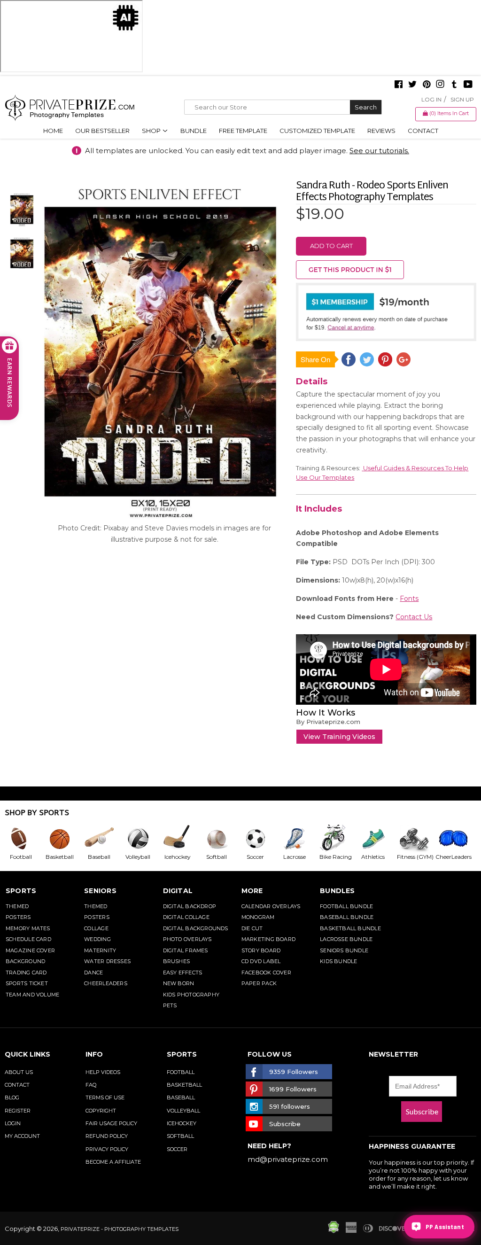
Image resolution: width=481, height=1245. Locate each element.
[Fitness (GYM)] (415, 838)
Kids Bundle (338, 961)
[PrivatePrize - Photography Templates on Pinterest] (426, 85)
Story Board (260, 950)
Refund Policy (106, 1136)
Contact (423, 130)
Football (180, 1072)
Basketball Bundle (350, 928)
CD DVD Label (261, 961)
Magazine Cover (30, 950)
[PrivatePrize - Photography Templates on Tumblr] (454, 85)
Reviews (381, 130)
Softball (180, 1136)
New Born (178, 983)
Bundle (193, 130)
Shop (152, 130)
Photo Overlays (187, 939)
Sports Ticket (27, 983)
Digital (178, 891)
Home (53, 130)
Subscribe (422, 1111)
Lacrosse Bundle (346, 939)
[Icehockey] (180, 838)
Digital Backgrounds (195, 928)
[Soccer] (259, 838)
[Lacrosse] (298, 838)
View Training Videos (339, 736)
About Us (19, 1072)
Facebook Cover (266, 972)
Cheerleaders (105, 983)
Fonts (409, 598)
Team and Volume (32, 994)
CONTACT (17, 1085)
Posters (18, 917)
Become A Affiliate (113, 1162)
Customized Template (317, 130)
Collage (96, 928)
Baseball (181, 1097)
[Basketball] (63, 838)
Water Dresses (107, 961)
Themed (17, 906)
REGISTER (18, 1110)
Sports (21, 891)
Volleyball (183, 1110)
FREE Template (243, 130)
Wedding (97, 939)
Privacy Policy (106, 1149)
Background (25, 961)
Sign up (462, 99)
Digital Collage (186, 917)
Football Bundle (346, 906)
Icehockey (181, 1123)
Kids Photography (191, 994)
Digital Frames (185, 950)
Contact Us (414, 617)
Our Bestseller (102, 130)
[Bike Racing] (337, 838)
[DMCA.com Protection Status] (333, 1231)
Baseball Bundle (346, 917)
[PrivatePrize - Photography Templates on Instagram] (440, 85)
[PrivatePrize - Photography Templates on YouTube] (468, 85)
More (252, 891)
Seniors (100, 891)
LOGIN (13, 1123)
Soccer (177, 1149)
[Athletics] (376, 838)
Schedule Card (28, 939)
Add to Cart (331, 245)
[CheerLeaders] (454, 838)
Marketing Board (268, 939)
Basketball (184, 1085)
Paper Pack (259, 983)
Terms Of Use (104, 1097)
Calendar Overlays (271, 906)
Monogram (258, 917)
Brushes (176, 961)
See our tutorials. (379, 150)
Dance (93, 972)
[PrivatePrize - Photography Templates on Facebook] (398, 85)
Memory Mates (28, 928)
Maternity (100, 950)
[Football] (24, 838)
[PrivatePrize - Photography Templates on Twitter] (412, 85)
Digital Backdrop (190, 906)
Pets (170, 1005)
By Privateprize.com (328, 721)
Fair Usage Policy (111, 1123)
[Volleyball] (141, 838)
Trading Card (26, 972)
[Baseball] (102, 838)
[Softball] (220, 838)
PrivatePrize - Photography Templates (119, 1229)
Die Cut (252, 928)
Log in (431, 99)
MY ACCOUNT (22, 1136)
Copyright (100, 1110)
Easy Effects (182, 972)
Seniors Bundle (344, 950)
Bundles (337, 891)
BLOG (12, 1097)
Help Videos (102, 1072)
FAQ (90, 1085)
